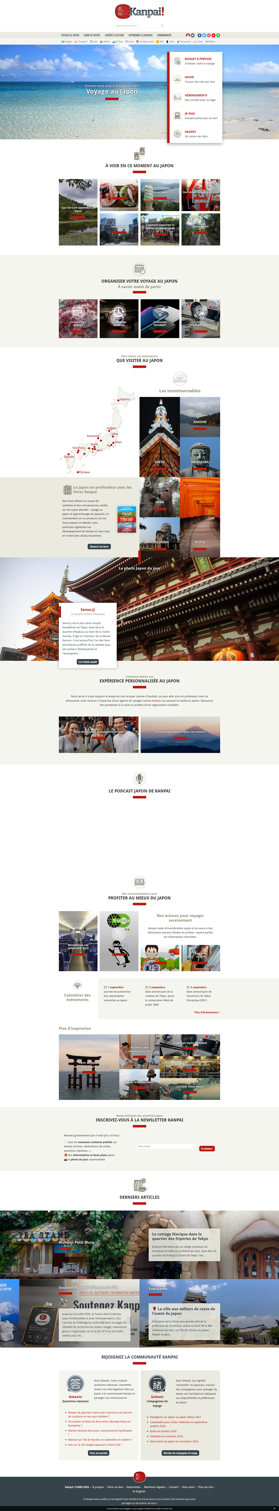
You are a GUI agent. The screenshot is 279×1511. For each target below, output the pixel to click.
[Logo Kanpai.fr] (139, 11)
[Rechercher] (162, 25)
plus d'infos (111, 1135)
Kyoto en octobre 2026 (163, 1431)
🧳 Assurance (184, 41)
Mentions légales (154, 1487)
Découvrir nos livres (99, 546)
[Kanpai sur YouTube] (213, 35)
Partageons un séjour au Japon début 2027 (175, 1417)
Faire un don (115, 1487)
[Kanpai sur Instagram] (209, 35)
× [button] (269, 1441)
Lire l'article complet (88, 662)
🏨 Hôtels (105, 41)
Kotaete (75, 1397)
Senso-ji (88, 609)
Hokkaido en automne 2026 (166, 1436)
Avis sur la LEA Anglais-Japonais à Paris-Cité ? (95, 1444)
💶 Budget (66, 41)
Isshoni (157, 1397)
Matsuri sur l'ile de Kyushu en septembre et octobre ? (100, 1439)
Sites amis (188, 1487)
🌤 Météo (210, 41)
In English (139, 1491)
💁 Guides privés (145, 41)
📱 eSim (170, 41)
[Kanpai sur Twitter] (204, 35)
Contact (173, 1487)
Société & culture (114, 35)
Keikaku (156, 700)
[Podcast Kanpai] (218, 35)
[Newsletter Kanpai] (193, 35)
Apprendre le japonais (141, 35)
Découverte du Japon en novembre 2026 (174, 1441)
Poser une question (98, 1453)
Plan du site (205, 1487)
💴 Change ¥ (80, 41)
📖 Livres (198, 41)
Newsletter (134, 1487)
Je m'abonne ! (207, 1148)
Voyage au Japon (70, 35)
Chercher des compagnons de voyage (180, 1453)
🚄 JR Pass (117, 41)
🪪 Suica (129, 41)
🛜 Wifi (159, 41)
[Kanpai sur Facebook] (200, 35)
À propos (98, 1487)
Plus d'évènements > (207, 1012)
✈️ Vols (94, 41)
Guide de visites (92, 35)
